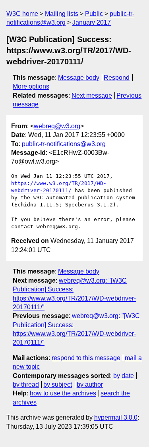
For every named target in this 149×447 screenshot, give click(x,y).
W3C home (22, 13)
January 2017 (91, 22)
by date (123, 375)
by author (90, 384)
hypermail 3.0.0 (115, 417)
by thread (26, 384)
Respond (117, 77)
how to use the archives (63, 393)
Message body (78, 77)
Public (94, 13)
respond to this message (86, 358)
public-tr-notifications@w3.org (64, 144)
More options (31, 86)
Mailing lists (61, 13)
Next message (92, 95)
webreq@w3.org (57, 126)
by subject (57, 384)
